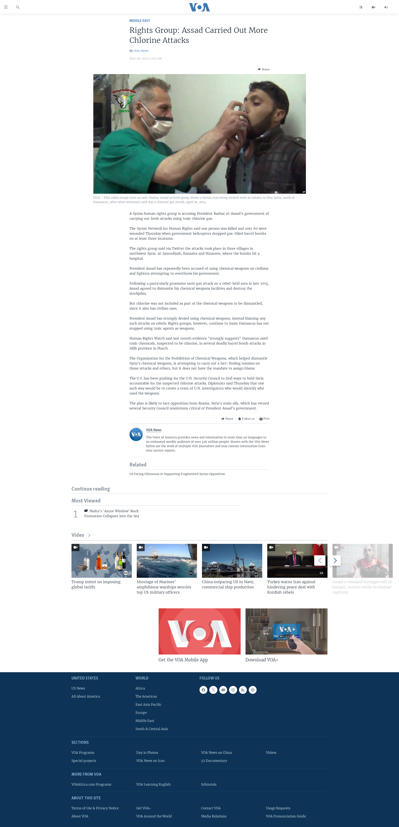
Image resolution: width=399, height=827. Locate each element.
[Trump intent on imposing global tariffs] (101, 561)
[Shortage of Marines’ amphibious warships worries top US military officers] (167, 561)
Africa (140, 688)
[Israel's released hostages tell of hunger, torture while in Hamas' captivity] (362, 561)
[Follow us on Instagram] (233, 690)
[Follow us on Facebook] (203, 690)
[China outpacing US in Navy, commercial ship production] (232, 561)
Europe (141, 713)
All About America (85, 696)
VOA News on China (216, 753)
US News (78, 688)
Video (77, 535)
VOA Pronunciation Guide (286, 816)
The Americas (146, 696)
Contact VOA (211, 808)
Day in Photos (147, 753)
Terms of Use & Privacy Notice (95, 808)
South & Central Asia (151, 729)
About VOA (79, 816)
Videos (271, 753)
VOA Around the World (154, 816)
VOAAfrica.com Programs (91, 784)
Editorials (209, 784)
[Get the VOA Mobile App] (200, 631)
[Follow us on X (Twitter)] (213, 690)
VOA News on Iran (150, 761)
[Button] (263, 69)
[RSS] (243, 690)
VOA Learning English (153, 784)
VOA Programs (82, 753)
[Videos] (373, 7)
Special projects (83, 761)
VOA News (141, 51)
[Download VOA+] (286, 631)
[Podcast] (253, 690)
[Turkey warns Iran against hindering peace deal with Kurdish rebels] (297, 561)
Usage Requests (278, 808)
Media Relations (214, 816)
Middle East (139, 21)
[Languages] (361, 7)
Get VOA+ (143, 808)
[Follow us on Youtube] (223, 690)
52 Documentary (214, 761)
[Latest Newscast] (386, 7)
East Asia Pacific (148, 705)
